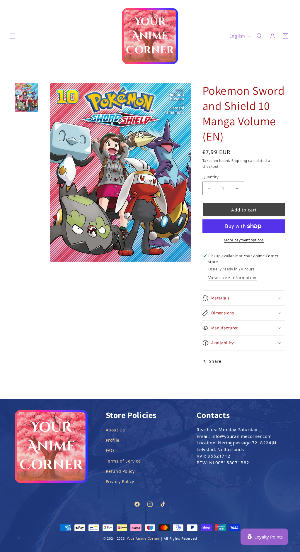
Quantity (210, 177)
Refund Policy (120, 471)
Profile (113, 440)
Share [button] (215, 361)
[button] (12, 36)
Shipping (239, 160)
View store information (232, 277)
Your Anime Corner (143, 538)
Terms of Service (123, 461)
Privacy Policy (120, 481)
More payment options (244, 240)
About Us (115, 430)
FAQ (110, 450)
